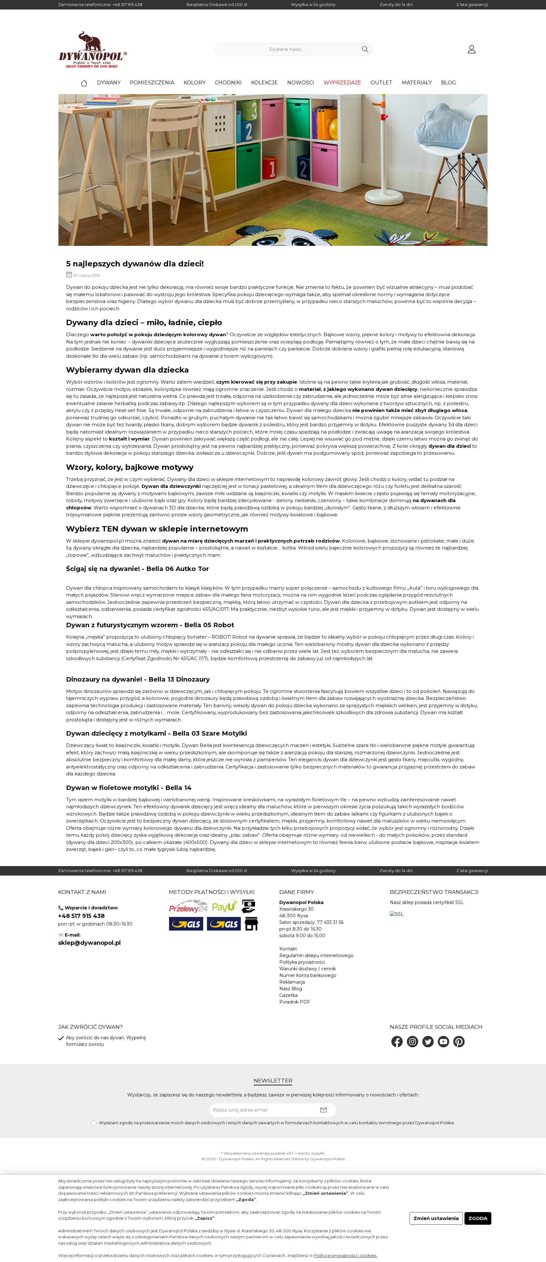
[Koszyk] (485, 47)
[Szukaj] (365, 49)
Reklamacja (292, 982)
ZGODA (478, 1218)
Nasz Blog (290, 989)
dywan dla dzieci (449, 446)
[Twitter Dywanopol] (428, 1041)
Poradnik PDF (294, 1002)
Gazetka (288, 995)
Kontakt (288, 949)
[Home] (89, 83)
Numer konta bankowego (308, 975)
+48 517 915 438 (127, 4)
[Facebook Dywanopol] (397, 1041)
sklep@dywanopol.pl (89, 942)
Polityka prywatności (302, 962)
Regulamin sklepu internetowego (316, 955)
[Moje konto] (471, 49)
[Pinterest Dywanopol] (459, 1041)
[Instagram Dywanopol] (412, 1041)
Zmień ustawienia (436, 1218)
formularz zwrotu (85, 1044)
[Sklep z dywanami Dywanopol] (93, 49)
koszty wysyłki (311, 1153)
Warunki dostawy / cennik (307, 969)
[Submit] (323, 1110)
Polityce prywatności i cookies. (345, 1255)
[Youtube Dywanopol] (443, 1041)
